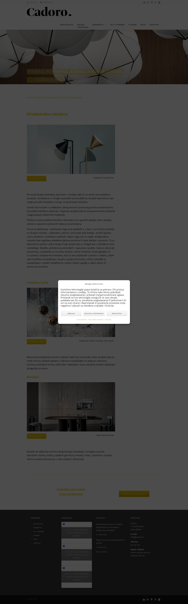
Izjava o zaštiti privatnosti (95, 319)
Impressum (108, 319)
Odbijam (71, 313)
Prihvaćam (117, 313)
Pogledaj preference (94, 313)
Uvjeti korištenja (82, 319)
